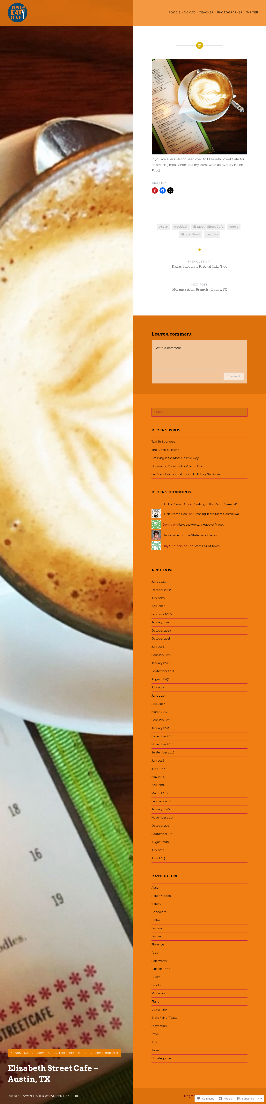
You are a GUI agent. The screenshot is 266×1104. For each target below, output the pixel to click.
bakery (51, 1053)
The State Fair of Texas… (201, 535)
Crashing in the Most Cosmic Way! (175, 458)
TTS (154, 1042)
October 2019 (161, 630)
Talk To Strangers (163, 441)
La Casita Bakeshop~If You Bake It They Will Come (186, 474)
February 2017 (161, 720)
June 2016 (158, 769)
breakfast (180, 226)
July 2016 (157, 760)
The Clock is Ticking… (166, 450)
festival (156, 936)
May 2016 (158, 777)
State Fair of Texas (164, 1017)
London (156, 985)
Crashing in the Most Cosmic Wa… (216, 504)
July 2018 (157, 646)
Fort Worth (159, 961)
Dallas (155, 920)
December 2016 (162, 736)
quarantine (159, 1009)
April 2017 (158, 704)
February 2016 (161, 801)
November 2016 (162, 744)
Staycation (159, 1026)
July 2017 (157, 687)
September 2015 (162, 834)
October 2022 (161, 590)
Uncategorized (106, 1053)
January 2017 (160, 728)
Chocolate (158, 912)
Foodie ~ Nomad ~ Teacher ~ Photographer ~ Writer (213, 12)
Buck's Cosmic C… (175, 504)
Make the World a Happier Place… (200, 524)
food (63, 1053)
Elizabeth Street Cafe (208, 226)
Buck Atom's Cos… (175, 514)
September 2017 (162, 671)
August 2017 (160, 679)
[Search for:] (199, 412)
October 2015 (161, 825)
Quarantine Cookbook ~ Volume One (177, 466)
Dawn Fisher (33, 1096)
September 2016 (162, 752)
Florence (157, 944)
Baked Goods (33, 1053)
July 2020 (158, 598)
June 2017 (158, 695)
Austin (16, 1053)
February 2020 (161, 614)
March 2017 (159, 712)
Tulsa (155, 1050)
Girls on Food (80, 1053)
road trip (212, 234)
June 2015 (158, 858)
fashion (156, 928)
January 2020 (160, 622)
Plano (155, 1001)
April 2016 (158, 785)
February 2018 (161, 655)
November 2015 (162, 817)
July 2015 (157, 850)
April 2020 (158, 606)
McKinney (158, 993)
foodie (233, 226)
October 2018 (161, 638)
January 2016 (160, 809)
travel (155, 1034)
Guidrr (155, 977)
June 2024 (158, 581)
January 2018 (160, 663)
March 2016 (159, 793)
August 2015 (160, 842)
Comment (234, 376)
